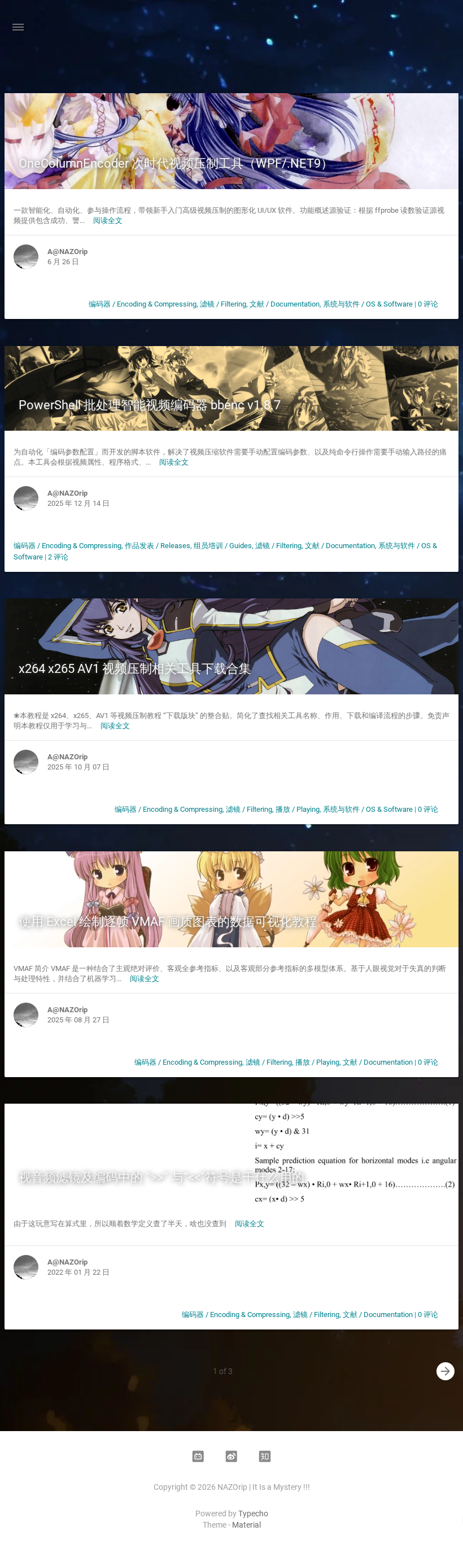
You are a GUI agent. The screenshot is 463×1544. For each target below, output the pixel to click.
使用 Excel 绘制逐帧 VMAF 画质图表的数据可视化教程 (168, 922)
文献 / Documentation (285, 304)
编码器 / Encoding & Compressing (142, 304)
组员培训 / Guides (223, 545)
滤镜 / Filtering (223, 304)
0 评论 (428, 304)
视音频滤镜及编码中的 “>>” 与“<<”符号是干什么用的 (161, 1177)
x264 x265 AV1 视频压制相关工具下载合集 (135, 669)
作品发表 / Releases (157, 545)
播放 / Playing (298, 809)
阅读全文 (108, 220)
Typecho (253, 1513)
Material (246, 1524)
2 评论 (58, 557)
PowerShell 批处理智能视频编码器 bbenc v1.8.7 (150, 405)
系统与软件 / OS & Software (368, 304)
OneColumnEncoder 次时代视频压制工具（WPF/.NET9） (176, 163)
